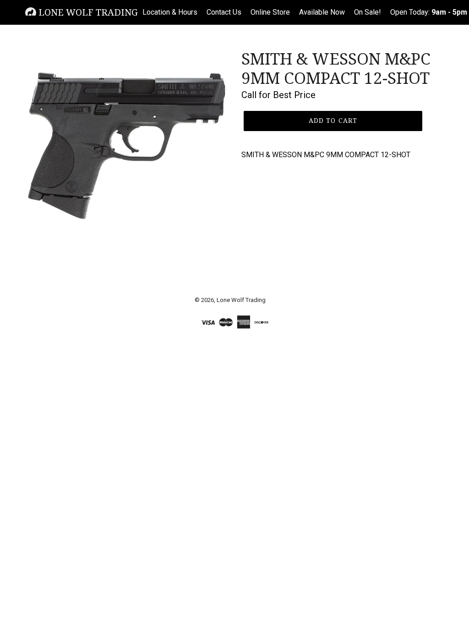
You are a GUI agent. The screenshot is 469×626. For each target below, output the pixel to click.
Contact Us (224, 12)
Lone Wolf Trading (87, 12)
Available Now (322, 12)
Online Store (270, 12)
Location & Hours (169, 12)
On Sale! (367, 12)
